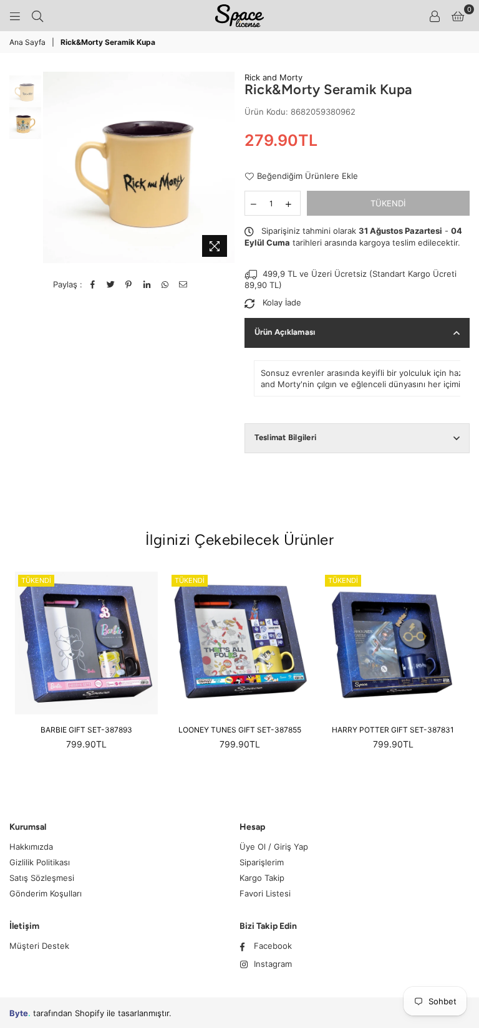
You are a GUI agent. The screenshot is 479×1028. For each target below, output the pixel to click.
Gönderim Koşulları (45, 893)
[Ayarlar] (434, 15)
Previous (54, 167)
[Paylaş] (147, 284)
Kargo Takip (262, 878)
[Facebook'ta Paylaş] (92, 284)
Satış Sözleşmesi (41, 878)
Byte (18, 1013)
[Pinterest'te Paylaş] (128, 284)
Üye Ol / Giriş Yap (274, 847)
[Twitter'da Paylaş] (110, 284)
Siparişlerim (262, 862)
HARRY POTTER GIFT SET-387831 (393, 729)
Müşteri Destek (39, 946)
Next (224, 167)
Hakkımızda (31, 847)
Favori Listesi (265, 893)
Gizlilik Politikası (39, 862)
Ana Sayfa (27, 42)
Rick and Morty (273, 77)
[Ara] (37, 15)
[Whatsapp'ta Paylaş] (165, 284)
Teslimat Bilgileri (285, 437)
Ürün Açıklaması (285, 332)
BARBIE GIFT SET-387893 (86, 729)
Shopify (89, 1013)
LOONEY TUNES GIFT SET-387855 (239, 729)
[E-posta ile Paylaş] (183, 284)
